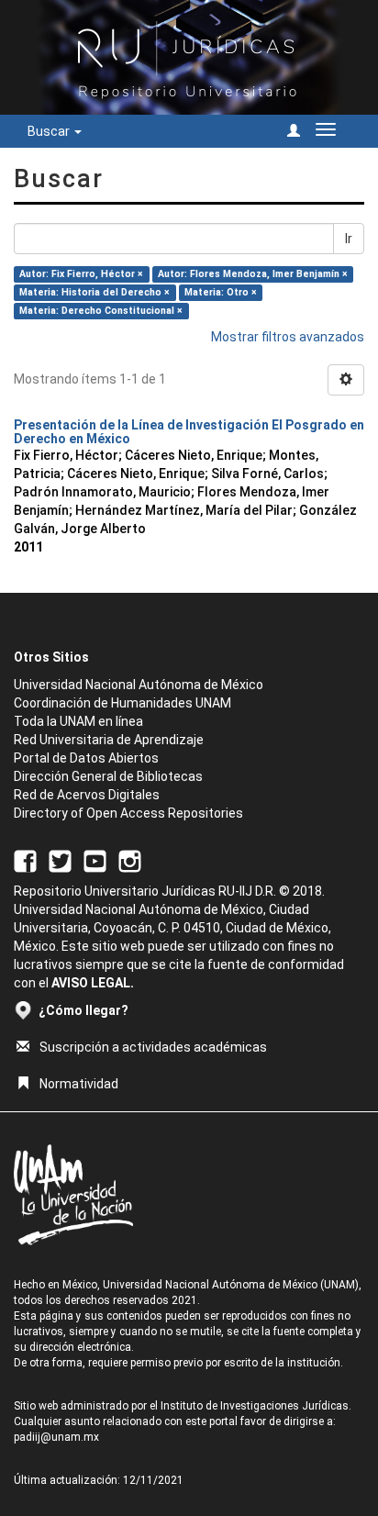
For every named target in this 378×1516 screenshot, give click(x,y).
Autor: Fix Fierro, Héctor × (81, 274)
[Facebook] (25, 860)
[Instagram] (129, 860)
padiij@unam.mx (56, 1437)
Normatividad (78, 1083)
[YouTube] (94, 860)
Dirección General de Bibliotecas (108, 776)
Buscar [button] (50, 131)
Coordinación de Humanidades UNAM (122, 703)
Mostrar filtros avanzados (287, 336)
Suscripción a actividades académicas (153, 1047)
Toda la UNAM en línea (78, 721)
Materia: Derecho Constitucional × (101, 311)
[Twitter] (60, 860)
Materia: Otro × (220, 292)
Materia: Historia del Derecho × (94, 292)
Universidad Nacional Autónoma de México (138, 684)
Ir (348, 238)
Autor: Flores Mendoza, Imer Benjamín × (253, 274)
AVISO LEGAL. (92, 982)
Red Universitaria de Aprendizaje (109, 739)
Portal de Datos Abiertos (86, 758)
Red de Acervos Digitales (87, 794)
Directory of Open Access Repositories (128, 813)
